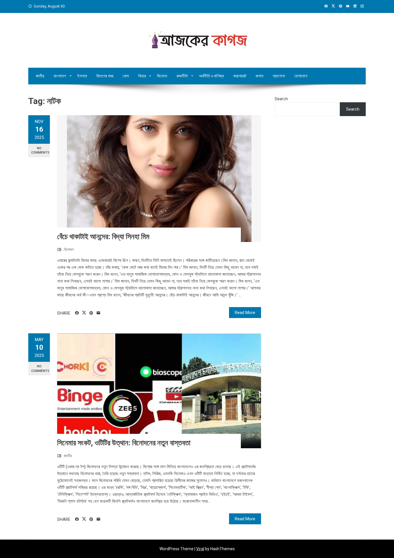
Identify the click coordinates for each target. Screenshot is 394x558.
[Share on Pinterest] (91, 313)
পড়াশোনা (279, 76)
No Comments (40, 150)
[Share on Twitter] (84, 313)
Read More (245, 312)
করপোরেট (239, 76)
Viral (200, 548)
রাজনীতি (182, 76)
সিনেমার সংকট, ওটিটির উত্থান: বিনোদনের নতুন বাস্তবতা (123, 442)
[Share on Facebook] (76, 313)
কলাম (259, 76)
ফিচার (142, 76)
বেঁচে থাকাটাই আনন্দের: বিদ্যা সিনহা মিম (103, 236)
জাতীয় (40, 76)
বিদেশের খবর (104, 76)
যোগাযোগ (300, 76)
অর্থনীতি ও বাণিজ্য (211, 76)
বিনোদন (162, 76)
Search (281, 98)
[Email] (98, 313)
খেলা (126, 76)
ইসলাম (82, 76)
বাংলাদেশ (60, 76)
